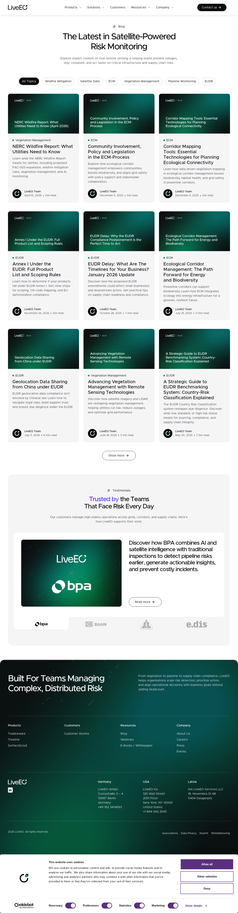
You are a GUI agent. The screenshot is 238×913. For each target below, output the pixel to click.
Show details (193, 905)
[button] (73, 7)
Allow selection (207, 876)
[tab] (41, 622)
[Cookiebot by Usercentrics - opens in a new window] (24, 906)
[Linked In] (10, 790)
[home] (24, 7)
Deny (207, 888)
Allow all (207, 864)
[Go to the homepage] (17, 782)
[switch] (107, 906)
